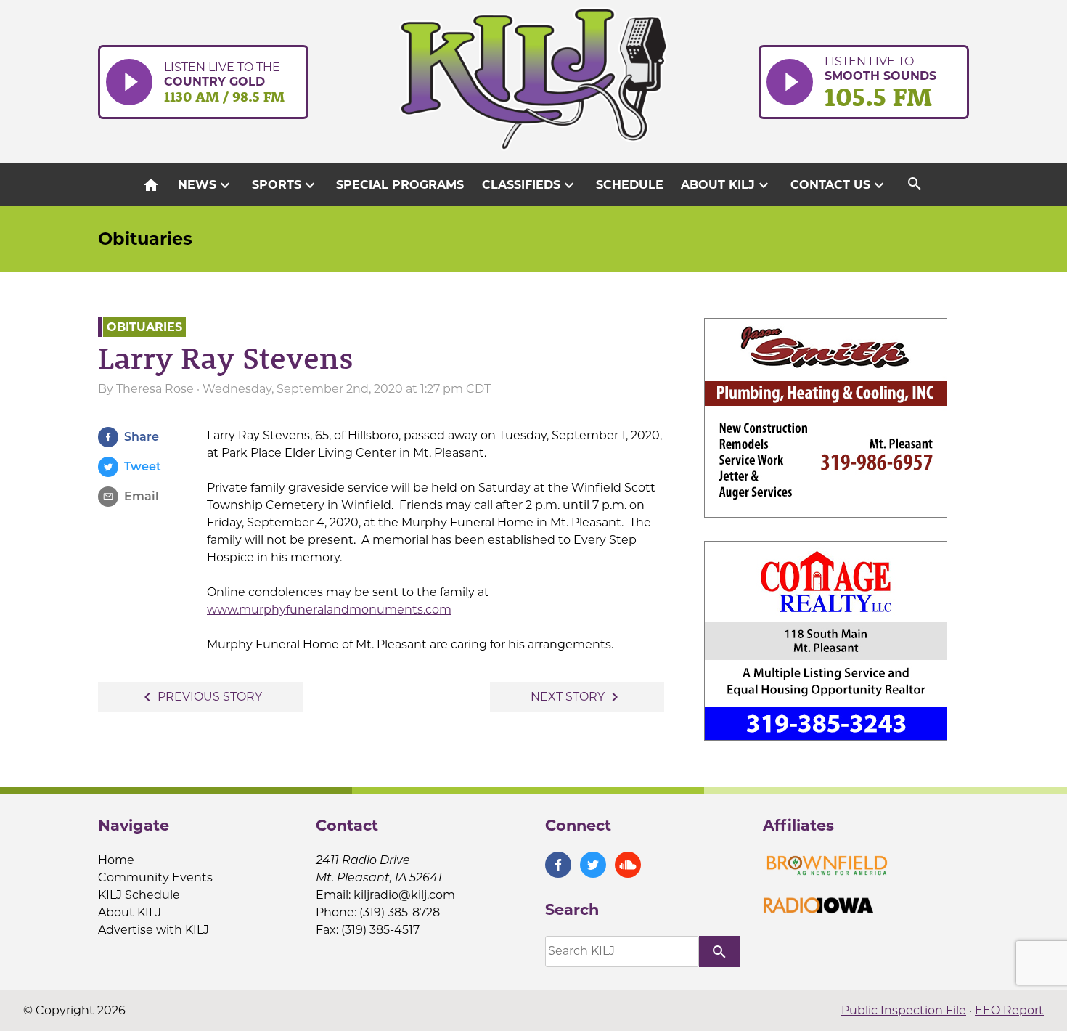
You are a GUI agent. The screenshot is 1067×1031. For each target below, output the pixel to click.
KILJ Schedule (139, 895)
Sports (285, 185)
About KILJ (726, 185)
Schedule (629, 185)
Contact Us (839, 185)
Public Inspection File (903, 1010)
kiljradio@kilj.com (404, 895)
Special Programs (400, 185)
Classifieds (530, 185)
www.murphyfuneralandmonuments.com (329, 609)
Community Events (155, 877)
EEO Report (1009, 1010)
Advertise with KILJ (153, 930)
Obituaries (145, 238)
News (206, 185)
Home (116, 860)
